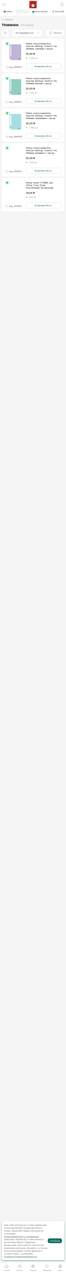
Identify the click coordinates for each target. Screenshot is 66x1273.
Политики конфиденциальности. (20, 1256)
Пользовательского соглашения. (21, 1236)
